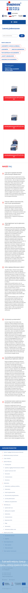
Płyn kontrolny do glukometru (10, 52)
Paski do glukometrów (18, 49)
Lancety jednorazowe (8, 56)
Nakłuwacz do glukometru (9, 59)
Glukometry (5, 49)
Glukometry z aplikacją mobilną (11, 46)
